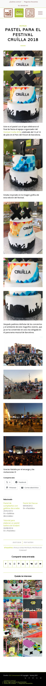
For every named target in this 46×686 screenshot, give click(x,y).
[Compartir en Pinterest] (19, 564)
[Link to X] (25, 678)
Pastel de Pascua (30, 503)
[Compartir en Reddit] (36, 564)
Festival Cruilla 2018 (12, 132)
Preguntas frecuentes (31, 2)
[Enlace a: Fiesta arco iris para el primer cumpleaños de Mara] (32, 627)
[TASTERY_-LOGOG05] (19, 13)
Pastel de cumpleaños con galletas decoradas (11, 505)
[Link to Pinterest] (33, 678)
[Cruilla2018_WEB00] (23, 58)
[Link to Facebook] (29, 678)
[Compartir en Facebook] (6, 564)
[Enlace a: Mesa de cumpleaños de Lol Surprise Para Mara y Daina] (32, 589)
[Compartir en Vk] (32, 564)
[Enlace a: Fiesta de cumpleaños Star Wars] (32, 608)
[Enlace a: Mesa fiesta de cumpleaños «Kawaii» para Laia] (13, 589)
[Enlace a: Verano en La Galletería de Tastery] (13, 627)
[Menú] (39, 13)
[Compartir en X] (10, 564)
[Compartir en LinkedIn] (23, 564)
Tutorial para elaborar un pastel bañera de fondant (11, 523)
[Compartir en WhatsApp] (14, 564)
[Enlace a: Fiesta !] (13, 647)
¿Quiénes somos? (15, 2)
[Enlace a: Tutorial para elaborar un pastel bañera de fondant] (32, 647)
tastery (30, 542)
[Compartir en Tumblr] (27, 564)
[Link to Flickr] (37, 678)
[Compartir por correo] (40, 564)
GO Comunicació (14, 675)
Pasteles (23, 26)
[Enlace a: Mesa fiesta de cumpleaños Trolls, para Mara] (13, 608)
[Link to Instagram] (41, 678)
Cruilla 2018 (18, 548)
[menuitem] (15, 2)
